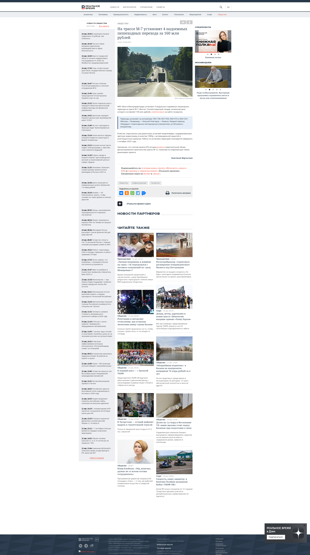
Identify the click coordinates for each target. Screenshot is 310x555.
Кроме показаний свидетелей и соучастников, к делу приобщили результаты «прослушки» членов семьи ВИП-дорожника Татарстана (135, 271)
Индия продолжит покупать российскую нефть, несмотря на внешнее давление (95, 401)
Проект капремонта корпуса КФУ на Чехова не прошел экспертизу (96, 222)
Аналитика (88, 14)
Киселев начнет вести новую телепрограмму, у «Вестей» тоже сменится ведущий (96, 147)
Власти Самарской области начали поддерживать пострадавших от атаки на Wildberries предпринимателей (95, 59)
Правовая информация (221, 545)
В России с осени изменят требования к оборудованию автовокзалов (94, 323)
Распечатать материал (181, 193)
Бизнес (165, 14)
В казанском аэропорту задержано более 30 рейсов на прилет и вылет (97, 356)
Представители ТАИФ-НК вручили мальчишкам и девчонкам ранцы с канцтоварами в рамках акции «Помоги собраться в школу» (135, 377)
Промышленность (120, 14)
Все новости (104, 26)
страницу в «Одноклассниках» (143, 171)
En (228, 7)
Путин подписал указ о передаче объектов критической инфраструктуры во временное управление (96, 106)
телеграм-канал (149, 168)
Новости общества (97, 23)
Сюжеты (160, 7)
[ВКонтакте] (183, 22)
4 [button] (218, 54)
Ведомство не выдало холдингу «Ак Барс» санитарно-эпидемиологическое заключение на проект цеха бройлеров (173, 269)
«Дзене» (156, 173)
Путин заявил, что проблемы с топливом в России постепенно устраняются (95, 262)
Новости (114, 7)
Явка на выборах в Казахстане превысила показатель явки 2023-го (96, 272)
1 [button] (207, 54)
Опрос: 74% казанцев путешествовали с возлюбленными (96, 364)
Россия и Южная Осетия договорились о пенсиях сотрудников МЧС (95, 85)
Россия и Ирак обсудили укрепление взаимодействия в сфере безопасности (93, 47)
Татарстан (155, 183)
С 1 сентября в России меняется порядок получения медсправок (96, 430)
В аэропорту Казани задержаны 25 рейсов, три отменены (95, 36)
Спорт (209, 14)
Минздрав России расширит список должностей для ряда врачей (96, 232)
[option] (213, 41)
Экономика (103, 14)
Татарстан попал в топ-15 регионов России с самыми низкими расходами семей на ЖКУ (96, 242)
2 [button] (211, 54)
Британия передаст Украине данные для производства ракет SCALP (96, 117)
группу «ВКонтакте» (168, 168)
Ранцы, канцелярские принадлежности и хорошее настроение (96, 212)
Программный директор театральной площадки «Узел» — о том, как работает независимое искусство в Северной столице (135, 477)
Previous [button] (197, 41)
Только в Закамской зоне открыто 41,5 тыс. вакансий (135, 427)
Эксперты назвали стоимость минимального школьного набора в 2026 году (95, 314)
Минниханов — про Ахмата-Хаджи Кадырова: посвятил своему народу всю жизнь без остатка (96, 283)
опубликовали (158, 112)
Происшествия (124, 259)
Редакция (219, 539)
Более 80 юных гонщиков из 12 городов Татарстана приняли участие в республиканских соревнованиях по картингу (174, 487)
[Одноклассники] (189, 22)
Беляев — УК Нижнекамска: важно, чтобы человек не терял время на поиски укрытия (96, 196)
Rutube (146, 173)
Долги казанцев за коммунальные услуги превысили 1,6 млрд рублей (96, 185)
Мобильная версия (165, 544)
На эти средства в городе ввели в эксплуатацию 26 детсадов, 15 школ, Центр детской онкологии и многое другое (173, 375)
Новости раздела (97, 458)
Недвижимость (140, 14)
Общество (222, 14)
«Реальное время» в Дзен (139, 203)
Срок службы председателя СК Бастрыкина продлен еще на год (94, 95)
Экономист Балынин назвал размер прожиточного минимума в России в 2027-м (95, 169)
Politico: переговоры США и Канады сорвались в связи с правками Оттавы (96, 252)
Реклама (219, 541)
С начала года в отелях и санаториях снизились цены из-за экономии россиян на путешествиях (97, 333)
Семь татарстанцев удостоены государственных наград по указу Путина (97, 70)
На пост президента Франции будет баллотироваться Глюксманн (95, 127)
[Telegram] (138, 193)
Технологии (179, 14)
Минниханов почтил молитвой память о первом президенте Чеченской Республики (96, 294)
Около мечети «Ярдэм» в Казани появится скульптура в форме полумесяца (96, 137)
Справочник (146, 7)
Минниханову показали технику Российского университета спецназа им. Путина (97, 304)
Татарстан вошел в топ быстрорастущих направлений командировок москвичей (97, 373)
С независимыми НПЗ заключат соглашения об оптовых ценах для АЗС (96, 410)
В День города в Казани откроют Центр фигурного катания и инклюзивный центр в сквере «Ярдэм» (96, 158)
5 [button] (220, 89)
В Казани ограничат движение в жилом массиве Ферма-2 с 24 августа (95, 420)
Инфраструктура (139, 183)
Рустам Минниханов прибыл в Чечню (95, 382)
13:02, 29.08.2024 (124, 42)
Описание (220, 548)
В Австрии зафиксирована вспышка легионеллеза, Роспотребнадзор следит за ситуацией (95, 345)
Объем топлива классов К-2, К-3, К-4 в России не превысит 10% (95, 440)
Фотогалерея (129, 7)
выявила (161, 147)
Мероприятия (195, 14)
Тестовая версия (164, 548)
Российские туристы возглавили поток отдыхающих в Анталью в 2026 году (95, 391)
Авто (154, 14)
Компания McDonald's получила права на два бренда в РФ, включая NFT (96, 450)
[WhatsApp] (132, 193)
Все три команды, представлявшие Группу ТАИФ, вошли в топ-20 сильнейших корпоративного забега (173, 321)
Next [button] (229, 41)
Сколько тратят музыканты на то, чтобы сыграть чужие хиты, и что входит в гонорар (135, 326)
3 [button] (215, 54)
